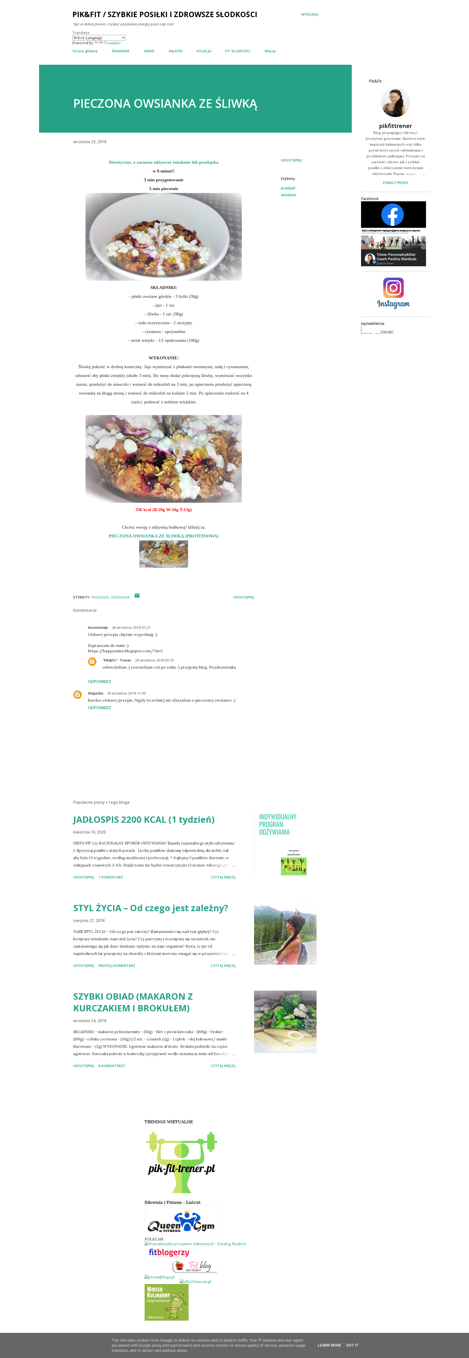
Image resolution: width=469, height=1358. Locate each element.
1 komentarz (110, 877)
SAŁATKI (175, 51)
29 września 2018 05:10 (154, 660)
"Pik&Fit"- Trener (117, 660)
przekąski (288, 188)
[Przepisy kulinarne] (167, 1319)
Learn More (329, 1345)
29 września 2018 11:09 (126, 693)
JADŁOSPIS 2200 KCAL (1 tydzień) (143, 819)
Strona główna (84, 51)
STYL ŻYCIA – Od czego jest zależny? (150, 908)
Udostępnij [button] (291, 160)
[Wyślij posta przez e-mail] (137, 597)
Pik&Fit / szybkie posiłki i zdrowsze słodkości (164, 14)
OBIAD (149, 51)
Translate (112, 43)
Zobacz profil (395, 182)
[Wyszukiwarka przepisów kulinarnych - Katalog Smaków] (195, 1243)
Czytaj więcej (223, 877)
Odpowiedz (99, 681)
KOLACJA (204, 51)
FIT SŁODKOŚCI (237, 51)
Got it (352, 1345)
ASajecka (95, 693)
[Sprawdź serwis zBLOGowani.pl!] (195, 1281)
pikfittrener (395, 126)
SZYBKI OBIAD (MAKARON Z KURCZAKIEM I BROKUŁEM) (133, 1002)
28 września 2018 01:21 (131, 627)
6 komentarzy (111, 1065)
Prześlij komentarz (116, 965)
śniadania (288, 194)
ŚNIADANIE (121, 51)
